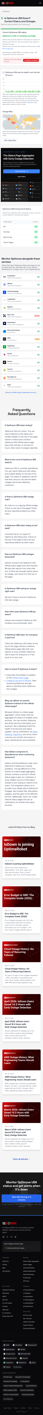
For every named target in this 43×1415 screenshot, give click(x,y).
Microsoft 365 (25, 1354)
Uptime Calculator (29, 1322)
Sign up (30, 102)
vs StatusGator (28, 1296)
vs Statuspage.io (28, 1300)
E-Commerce (25, 1381)
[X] (7, 1237)
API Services (8, 1377)
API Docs (26, 1281)
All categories (8, 1399)
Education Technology (23, 1377)
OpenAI (25, 1358)
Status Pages (27, 1264)
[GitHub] (11, 1237)
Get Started (6, 1271)
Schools (5, 1306)
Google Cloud (10, 1354)
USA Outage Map (10, 140)
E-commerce (6, 1313)
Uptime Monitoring (29, 1271)
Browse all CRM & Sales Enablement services (20, 392)
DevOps (5, 1300)
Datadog (8, 734)
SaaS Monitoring (28, 1274)
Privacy (36, 1408)
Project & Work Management (13, 1386)
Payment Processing (10, 1381)
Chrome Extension (29, 1328)
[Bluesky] (15, 1237)
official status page (20, 678)
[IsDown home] (8, 3)
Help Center (8, 1408)
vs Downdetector (28, 1290)
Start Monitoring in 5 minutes (21, 1198)
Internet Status (28, 1325)
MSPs (4, 1296)
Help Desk (5, 1293)
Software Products (8, 1290)
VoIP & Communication (11, 1394)
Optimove (6, 11)
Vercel (8, 1367)
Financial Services (28, 1394)
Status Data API (7, 1316)
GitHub (22, 1349)
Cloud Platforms (31, 1386)
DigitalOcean (10, 1349)
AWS (7, 1345)
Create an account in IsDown (18, 681)
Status (16, 1408)
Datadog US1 (32, 1345)
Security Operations (26, 1390)
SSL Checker (27, 1318)
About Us (5, 1261)
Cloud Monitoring (28, 1268)
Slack (35, 732)
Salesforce (22, 1362)
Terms (30, 1408)
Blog (3, 1268)
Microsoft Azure (11, 1358)
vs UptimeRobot (28, 1303)
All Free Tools (27, 1315)
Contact (23, 1408)
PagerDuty (17, 734)
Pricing (4, 1264)
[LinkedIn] (3, 1237)
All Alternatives (28, 1306)
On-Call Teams (7, 1303)
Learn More (22, 176)
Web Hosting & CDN (10, 1390)
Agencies (5, 1309)
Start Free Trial (20, 171)
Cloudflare (18, 1345)
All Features (27, 1278)
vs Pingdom (27, 1293)
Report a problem (32, 60)
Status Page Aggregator (31, 1261)
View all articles (20, 1159)
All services (17, 1367)
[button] (40, 3)
